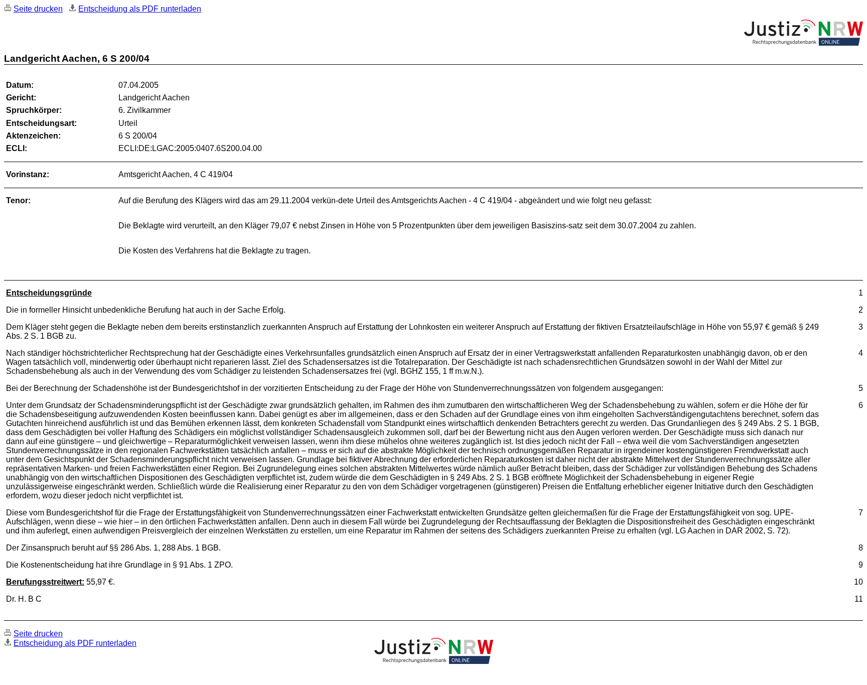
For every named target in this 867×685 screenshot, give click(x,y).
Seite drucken (38, 9)
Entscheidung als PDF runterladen (139, 9)
